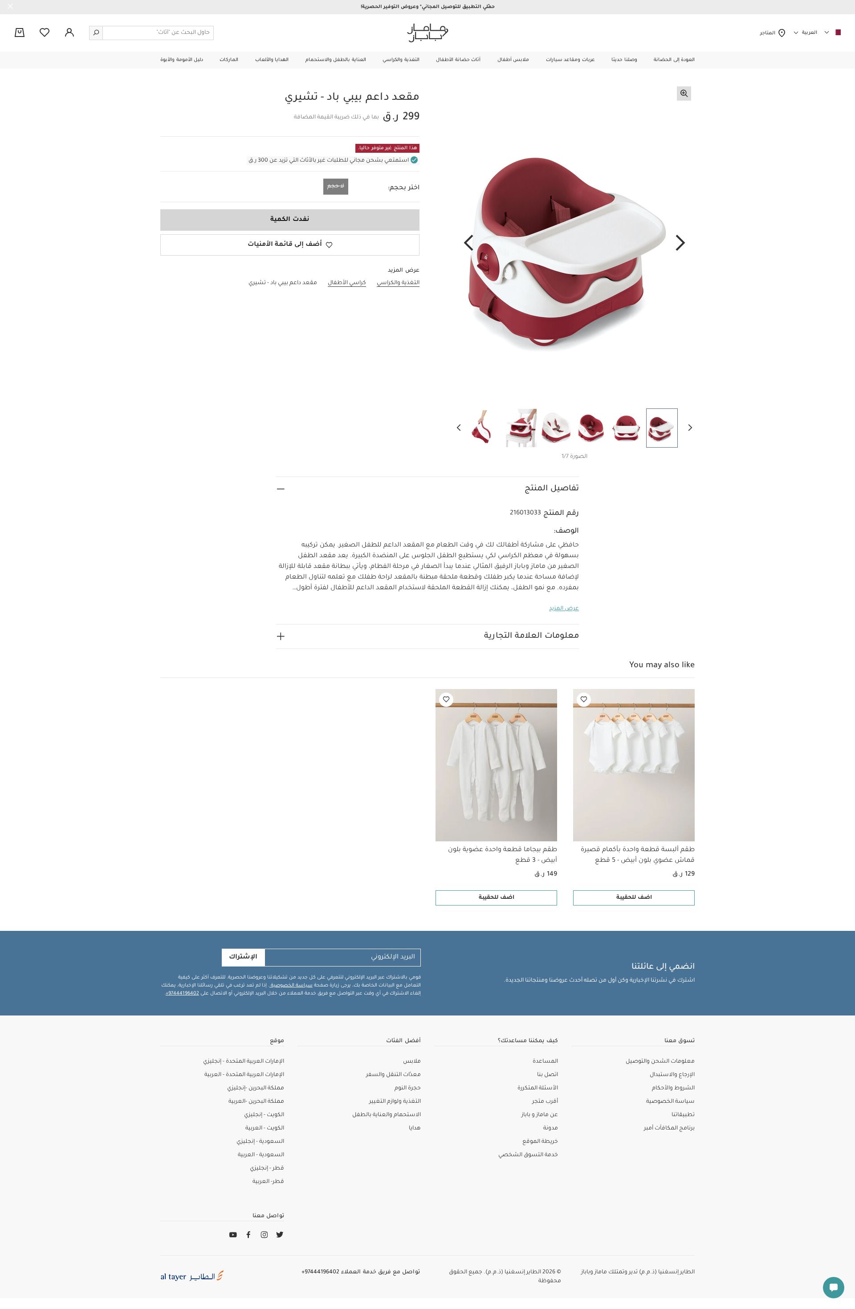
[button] (674, 60)
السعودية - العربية (261, 1155)
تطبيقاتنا (683, 1115)
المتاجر (769, 33)
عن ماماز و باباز (539, 1115)
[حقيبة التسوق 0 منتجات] (19, 33)
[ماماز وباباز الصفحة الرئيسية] (428, 33)
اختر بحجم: (403, 188)
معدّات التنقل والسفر (393, 1075)
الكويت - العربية (264, 1128)
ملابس (412, 1062)
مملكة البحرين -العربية (256, 1102)
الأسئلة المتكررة (537, 1088)
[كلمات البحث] (96, 33)
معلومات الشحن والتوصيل (660, 1062)
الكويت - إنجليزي (264, 1115)
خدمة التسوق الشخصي (528, 1155)
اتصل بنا (547, 1075)
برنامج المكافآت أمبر (669, 1128)
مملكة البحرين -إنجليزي (255, 1088)
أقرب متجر (545, 1102)
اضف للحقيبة (634, 898)
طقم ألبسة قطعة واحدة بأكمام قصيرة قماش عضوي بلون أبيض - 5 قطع (638, 856)
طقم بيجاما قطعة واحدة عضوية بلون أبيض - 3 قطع (502, 856)
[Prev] (680, 243)
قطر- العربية (268, 1182)
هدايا (415, 1128)
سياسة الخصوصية (291, 985)
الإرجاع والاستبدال (672, 1075)
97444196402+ (182, 993)
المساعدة (545, 1062)
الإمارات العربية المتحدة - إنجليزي (243, 1062)
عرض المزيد (564, 609)
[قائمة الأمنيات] (584, 700)
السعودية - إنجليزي (260, 1142)
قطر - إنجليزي (267, 1169)
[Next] (468, 243)
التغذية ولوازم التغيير (395, 1102)
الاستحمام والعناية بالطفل (386, 1115)
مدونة (550, 1128)
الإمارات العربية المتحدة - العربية (244, 1075)
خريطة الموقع (540, 1142)
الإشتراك (243, 957)
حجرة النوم (408, 1088)
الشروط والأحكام (673, 1088)
